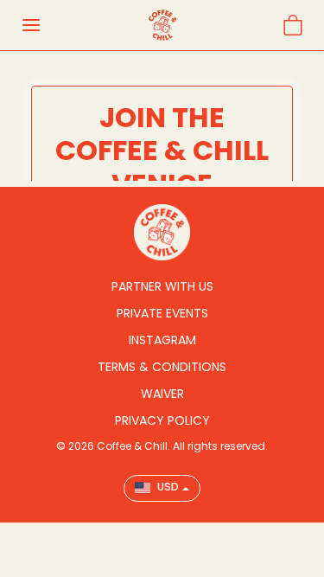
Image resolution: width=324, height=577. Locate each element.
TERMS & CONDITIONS (162, 366)
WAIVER (162, 393)
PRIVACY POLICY (162, 420)
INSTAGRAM (162, 340)
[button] (31, 25)
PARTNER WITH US (162, 286)
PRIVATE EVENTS (162, 313)
